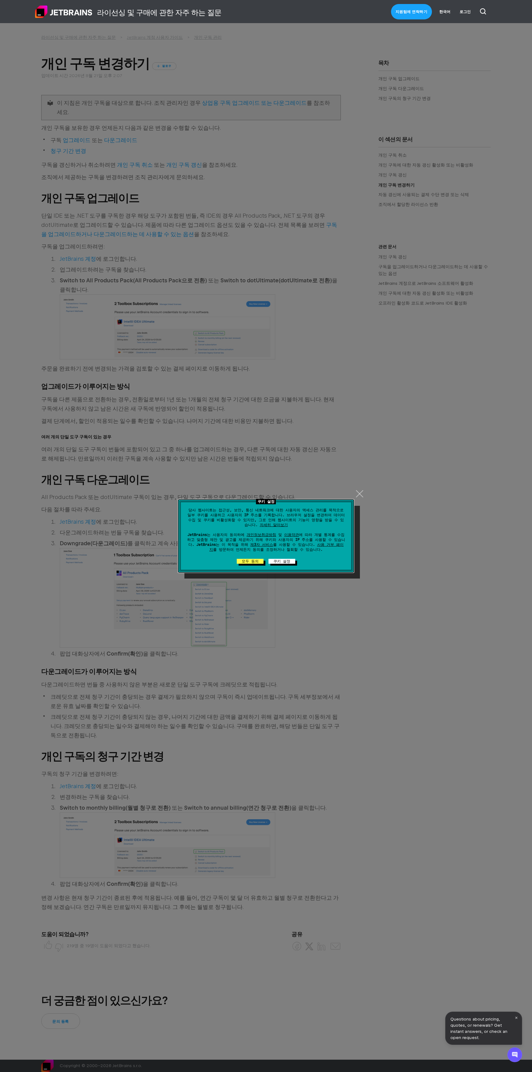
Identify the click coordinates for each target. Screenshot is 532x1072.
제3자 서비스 (261, 544)
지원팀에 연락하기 (412, 12)
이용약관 (291, 534)
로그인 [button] (465, 12)
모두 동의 (250, 561)
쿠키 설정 (281, 561)
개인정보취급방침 (261, 534)
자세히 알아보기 (274, 524)
